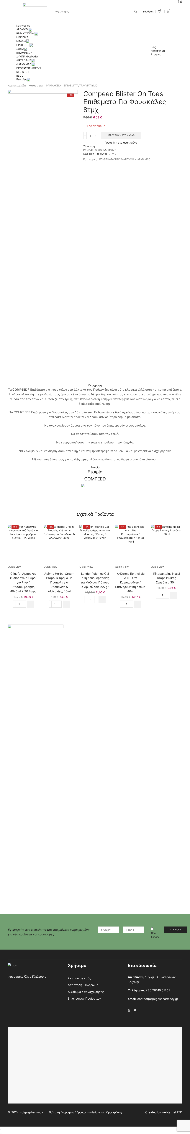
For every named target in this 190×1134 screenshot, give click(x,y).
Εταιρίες (21, 79)
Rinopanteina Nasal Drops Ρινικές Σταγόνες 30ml (166, 578)
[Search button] (135, 11)
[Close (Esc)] (0, 1129)
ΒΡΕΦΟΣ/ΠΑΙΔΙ (25, 33)
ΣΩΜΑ (20, 48)
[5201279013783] (59, 545)
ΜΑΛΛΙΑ (21, 41)
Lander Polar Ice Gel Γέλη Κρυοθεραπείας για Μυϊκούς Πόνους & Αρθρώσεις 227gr (95, 580)
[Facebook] (178, 1)
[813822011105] (95, 545)
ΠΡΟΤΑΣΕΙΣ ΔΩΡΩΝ (28, 68)
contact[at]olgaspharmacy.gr (157, 999)
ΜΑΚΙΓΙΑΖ (22, 37)
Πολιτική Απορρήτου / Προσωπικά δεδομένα (76, 1112)
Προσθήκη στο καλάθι (121, 135)
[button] (30, 604)
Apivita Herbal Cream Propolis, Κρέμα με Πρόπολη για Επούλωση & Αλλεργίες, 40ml (59, 582)
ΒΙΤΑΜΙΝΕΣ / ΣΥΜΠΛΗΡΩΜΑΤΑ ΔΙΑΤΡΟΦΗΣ (27, 56)
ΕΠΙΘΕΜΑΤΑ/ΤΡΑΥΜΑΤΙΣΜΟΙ (81, 85)
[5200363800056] (166, 545)
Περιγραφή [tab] (95, 385)
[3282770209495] (130, 545)
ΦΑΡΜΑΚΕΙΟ (24, 64)
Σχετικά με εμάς (79, 978)
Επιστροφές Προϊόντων (84, 998)
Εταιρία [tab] (95, 467)
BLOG (19, 75)
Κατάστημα (158, 50)
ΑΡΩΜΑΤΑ (22, 29)
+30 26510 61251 (158, 990)
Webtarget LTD (172, 1112)
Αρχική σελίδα (17, 85)
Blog (153, 47)
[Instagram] (181, 1)
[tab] (95, 385)
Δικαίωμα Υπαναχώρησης (86, 992)
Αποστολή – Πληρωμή (83, 985)
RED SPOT (22, 71)
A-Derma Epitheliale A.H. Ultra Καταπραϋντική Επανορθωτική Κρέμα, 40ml (130, 582)
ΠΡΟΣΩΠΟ (23, 44)
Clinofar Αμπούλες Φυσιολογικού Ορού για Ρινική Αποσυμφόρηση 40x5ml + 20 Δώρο (23, 582)
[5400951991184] (23, 545)
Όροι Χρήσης (155, 935)
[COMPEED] (95, 497)
